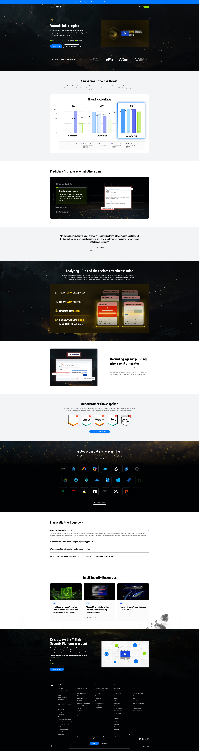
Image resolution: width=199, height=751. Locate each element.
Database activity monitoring (62, 698)
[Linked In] (140, 739)
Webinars (135, 695)
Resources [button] (120, 6)
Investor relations (118, 693)
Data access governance (64, 704)
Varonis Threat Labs (138, 710)
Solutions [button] (86, 6)
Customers (103, 6)
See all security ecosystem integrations (102, 706)
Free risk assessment (72, 46)
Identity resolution (63, 712)
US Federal (79, 718)
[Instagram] (148, 739)
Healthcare (79, 710)
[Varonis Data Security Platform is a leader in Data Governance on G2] (99, 425)
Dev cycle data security (83, 705)
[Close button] (148, 2)
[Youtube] (143, 739)
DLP (59, 707)
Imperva (116, 731)
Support (135, 691)
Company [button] (111, 6)
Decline (104, 743)
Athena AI (60, 731)
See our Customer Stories (99, 431)
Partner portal (117, 713)
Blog (134, 688)
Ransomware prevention (83, 691)
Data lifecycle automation (83, 703)
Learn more (115, 1)
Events (134, 698)
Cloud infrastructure (100, 695)
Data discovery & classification (62, 691)
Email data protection (63, 724)
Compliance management (83, 693)
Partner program (118, 708)
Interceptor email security (64, 719)
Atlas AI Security (62, 709)
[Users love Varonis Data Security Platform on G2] (125, 425)
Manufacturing (80, 713)
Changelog (61, 734)
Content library (136, 700)
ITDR (59, 716)
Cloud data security (82, 700)
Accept (94, 743)
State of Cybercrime (138, 693)
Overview (60, 688)
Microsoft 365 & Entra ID (101, 688)
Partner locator (118, 710)
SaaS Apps (98, 693)
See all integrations (100, 703)
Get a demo (56, 46)
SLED (78, 715)
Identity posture (62, 714)
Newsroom (116, 698)
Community (136, 705)
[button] (125, 33)
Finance (79, 708)
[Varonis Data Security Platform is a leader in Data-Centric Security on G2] (86, 425)
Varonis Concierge (63, 729)
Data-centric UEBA (63, 702)
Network (97, 700)
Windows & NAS (99, 691)
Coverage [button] (94, 6)
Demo (146, 6)
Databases (98, 698)
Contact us (117, 703)
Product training (137, 708)
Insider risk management (83, 688)
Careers (116, 691)
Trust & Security (118, 695)
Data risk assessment (82, 698)
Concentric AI (117, 724)
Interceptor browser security (65, 721)
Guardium (116, 729)
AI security (79, 695)
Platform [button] (77, 6)
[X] (145, 739)
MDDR (59, 726)
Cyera (115, 726)
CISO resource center (138, 703)
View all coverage (99, 502)
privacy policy (113, 738)
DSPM (59, 695)
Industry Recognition (119, 700)
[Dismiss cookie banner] (129, 734)
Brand (115, 705)
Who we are (117, 688)
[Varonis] (55, 7)
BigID (115, 721)
